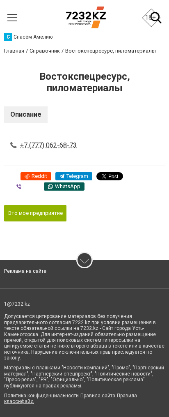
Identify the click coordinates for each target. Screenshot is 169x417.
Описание (25, 114)
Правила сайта (97, 396)
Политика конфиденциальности (41, 396)
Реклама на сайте (25, 271)
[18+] (86, 17)
